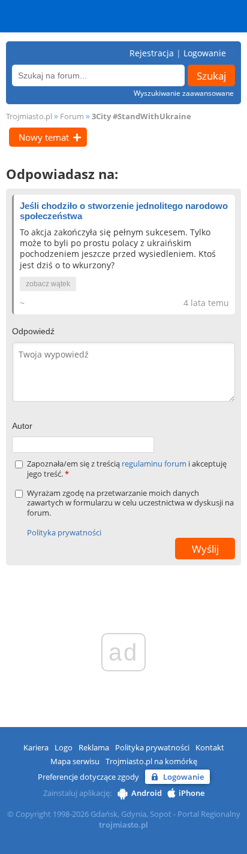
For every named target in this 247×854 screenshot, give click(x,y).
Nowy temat (44, 137)
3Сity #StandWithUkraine (141, 116)
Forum (72, 116)
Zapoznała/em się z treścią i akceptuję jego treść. (127, 469)
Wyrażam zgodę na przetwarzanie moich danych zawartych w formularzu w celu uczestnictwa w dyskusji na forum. (130, 503)
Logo (64, 747)
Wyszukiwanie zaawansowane (184, 93)
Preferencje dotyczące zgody (88, 776)
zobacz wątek (48, 284)
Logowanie (204, 53)
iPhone (191, 793)
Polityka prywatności (64, 532)
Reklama (94, 747)
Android (146, 793)
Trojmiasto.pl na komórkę (151, 761)
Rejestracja (151, 53)
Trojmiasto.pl (29, 116)
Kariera (36, 747)
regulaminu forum (155, 463)
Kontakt (209, 747)
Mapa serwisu (75, 761)
